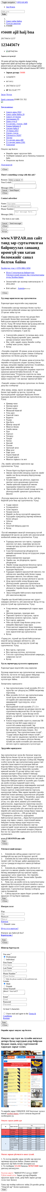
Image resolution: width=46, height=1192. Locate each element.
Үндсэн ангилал (7, 107)
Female (9, 986)
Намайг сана (9, 924)
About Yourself (9, 989)
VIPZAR (22, 2)
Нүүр (8, 272)
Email (6, 997)
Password (7, 1002)
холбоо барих (13, 1113)
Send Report (14, 190)
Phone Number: (7, 209)
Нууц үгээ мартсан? (9, 928)
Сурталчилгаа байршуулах (22, 272)
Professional (11, 957)
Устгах (9, 94)
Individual (10, 959)
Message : (7, 188)
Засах (3, 94)
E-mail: (4, 206)
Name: (3, 203)
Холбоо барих (17, 277)
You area (7, 954)
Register (6, 1018)
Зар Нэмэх (10, 7)
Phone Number (10, 973)
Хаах (4, 841)
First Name (8, 962)
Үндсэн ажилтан (13, 23)
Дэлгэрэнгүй (6, 165)
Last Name (8, 968)
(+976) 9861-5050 (15, 268)
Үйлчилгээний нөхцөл (16, 275)
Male (8, 984)
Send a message (7, 99)
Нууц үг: (5, 916)
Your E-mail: (6, 182)
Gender (6, 981)
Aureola (21, 288)
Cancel (4, 190)
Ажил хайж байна (14, 21)
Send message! (15, 223)
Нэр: (3, 911)
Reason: (4, 180)
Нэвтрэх (4, 921)
